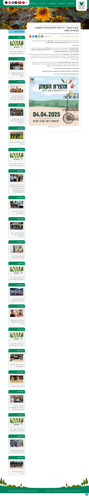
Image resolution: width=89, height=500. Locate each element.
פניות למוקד (62, 3)
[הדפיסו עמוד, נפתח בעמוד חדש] (42, 36)
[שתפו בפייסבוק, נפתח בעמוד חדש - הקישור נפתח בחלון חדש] (36, 36)
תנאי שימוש (71, 3)
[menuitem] (69, 3)
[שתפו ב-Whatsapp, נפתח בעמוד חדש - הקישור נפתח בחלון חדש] (39, 36)
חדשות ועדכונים (33, 3)
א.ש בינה (48, 491)
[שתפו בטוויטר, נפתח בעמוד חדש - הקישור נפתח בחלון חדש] (33, 36)
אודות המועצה (52, 3)
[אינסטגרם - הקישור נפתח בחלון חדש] (9, 2)
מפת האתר (17, 491)
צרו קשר (28, 491)
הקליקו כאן (57, 74)
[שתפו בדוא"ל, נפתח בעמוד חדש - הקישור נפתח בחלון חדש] (30, 36)
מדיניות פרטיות (33, 491)
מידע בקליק (43, 3)
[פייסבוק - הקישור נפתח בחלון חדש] (13, 2)
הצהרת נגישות (11, 491)
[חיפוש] (23, 2)
